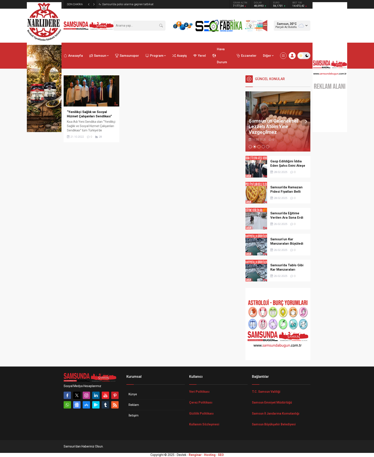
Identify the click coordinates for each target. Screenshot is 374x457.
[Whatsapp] (67, 405)
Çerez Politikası (200, 402)
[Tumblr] (105, 405)
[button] (250, 146)
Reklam (134, 405)
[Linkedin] (96, 395)
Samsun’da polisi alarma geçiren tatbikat (127, 4)
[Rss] (115, 405)
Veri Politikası (199, 391)
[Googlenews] (77, 405)
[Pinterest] (115, 395)
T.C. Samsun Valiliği (266, 391)
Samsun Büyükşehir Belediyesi (274, 424)
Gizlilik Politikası (201, 413)
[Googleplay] (96, 405)
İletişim (134, 415)
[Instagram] (86, 395)
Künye (133, 394)
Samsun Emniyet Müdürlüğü (272, 402)
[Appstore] (86, 405)
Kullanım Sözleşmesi (204, 424)
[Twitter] (77, 395)
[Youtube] (105, 395)
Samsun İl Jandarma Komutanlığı (275, 413)
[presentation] (249, 121)
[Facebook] (67, 395)
